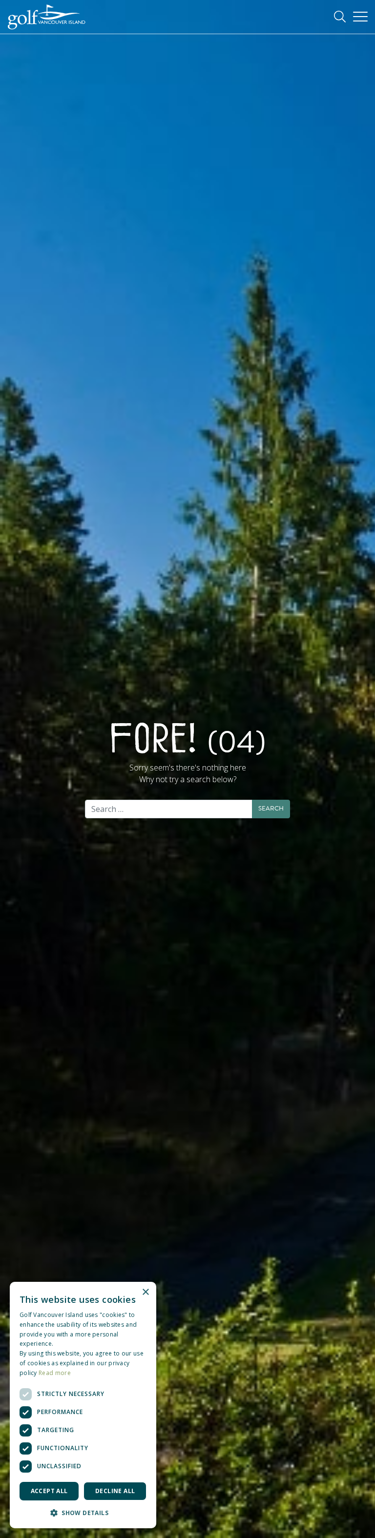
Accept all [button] (49, 1491)
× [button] (145, 1292)
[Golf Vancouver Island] (46, 17)
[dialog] (83, 1405)
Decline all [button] (115, 1491)
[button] (83, 1512)
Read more (55, 1373)
